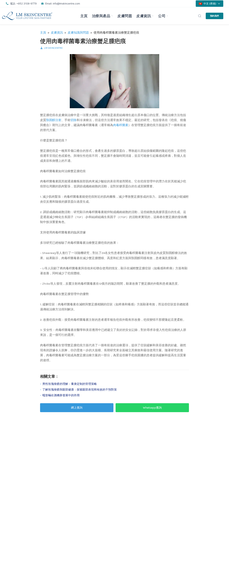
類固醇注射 (53, 120)
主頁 (84, 16)
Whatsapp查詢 (152, 407)
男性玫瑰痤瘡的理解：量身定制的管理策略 (69, 384)
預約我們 (214, 15)
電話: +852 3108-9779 (23, 3)
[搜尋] (199, 16)
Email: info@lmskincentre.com (62, 3)
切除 (73, 120)
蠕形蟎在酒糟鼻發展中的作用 (61, 395)
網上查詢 (76, 407)
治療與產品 (101, 16)
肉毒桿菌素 (120, 125)
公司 (161, 16)
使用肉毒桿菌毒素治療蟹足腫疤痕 (83, 41)
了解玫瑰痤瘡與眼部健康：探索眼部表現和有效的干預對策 (79, 389)
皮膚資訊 (143, 16)
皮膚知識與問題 (78, 32)
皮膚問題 (124, 16)
